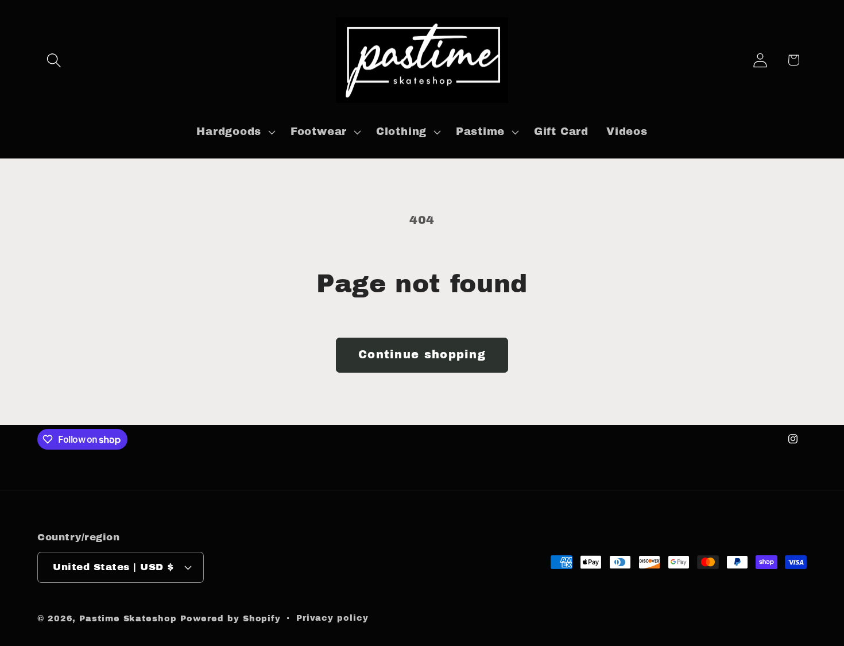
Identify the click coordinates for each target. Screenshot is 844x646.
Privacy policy (332, 617)
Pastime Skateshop (127, 618)
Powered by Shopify (230, 618)
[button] (53, 60)
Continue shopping (422, 355)
